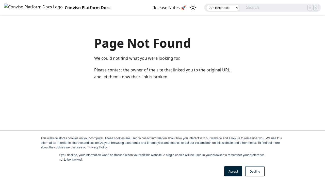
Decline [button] (255, 171)
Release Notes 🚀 (169, 7)
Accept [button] (233, 171)
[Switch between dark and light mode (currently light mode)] (193, 8)
